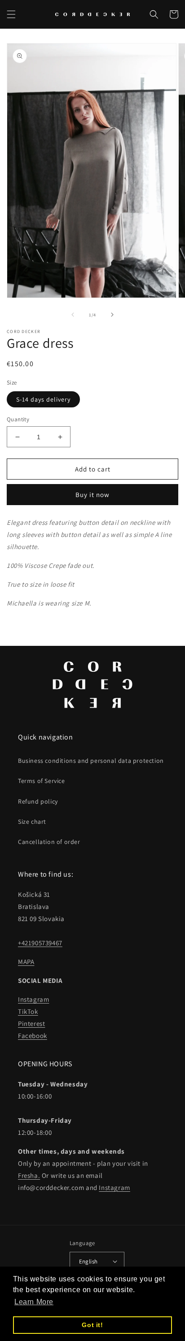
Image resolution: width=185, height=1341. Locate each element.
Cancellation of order (49, 842)
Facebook (32, 1035)
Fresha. (29, 1175)
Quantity (18, 419)
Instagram (33, 999)
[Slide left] (73, 314)
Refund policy (38, 801)
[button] (11, 14)
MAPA (26, 961)
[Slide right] (112, 314)
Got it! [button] (92, 1324)
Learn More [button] (33, 1302)
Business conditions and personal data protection (91, 761)
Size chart (32, 822)
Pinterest (31, 1023)
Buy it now (92, 494)
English (88, 1261)
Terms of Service (41, 781)
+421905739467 (40, 943)
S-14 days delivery (43, 399)
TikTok (28, 1011)
